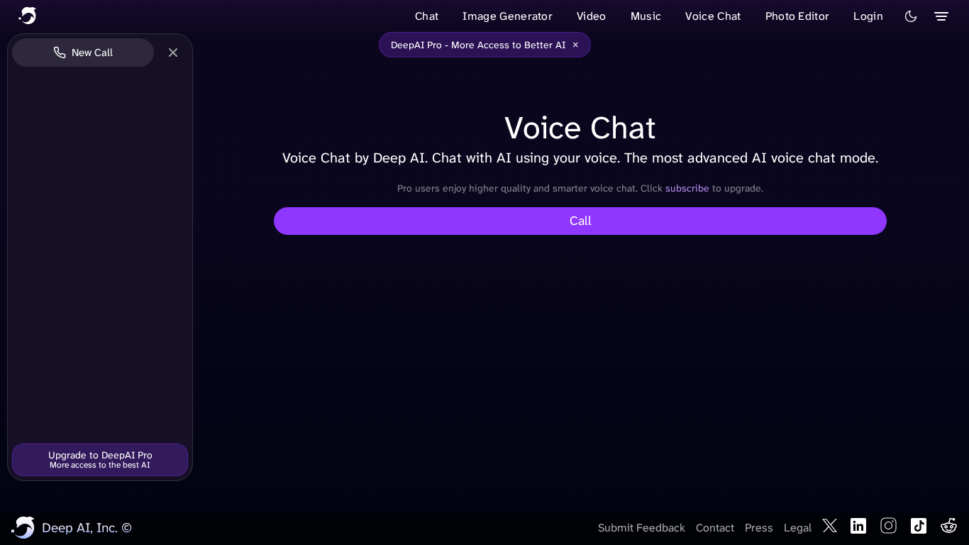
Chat (426, 16)
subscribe (688, 188)
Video (592, 16)
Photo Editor (797, 16)
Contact (715, 527)
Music (646, 16)
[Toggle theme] (910, 16)
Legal (798, 527)
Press (759, 527)
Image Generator (508, 16)
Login (868, 16)
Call (581, 220)
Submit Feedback (641, 527)
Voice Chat (713, 16)
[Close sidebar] (173, 52)
